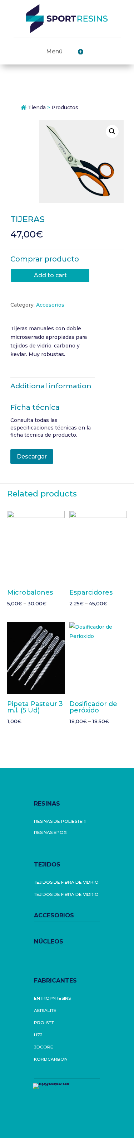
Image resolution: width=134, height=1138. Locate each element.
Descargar (32, 456)
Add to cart (50, 275)
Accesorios (50, 305)
